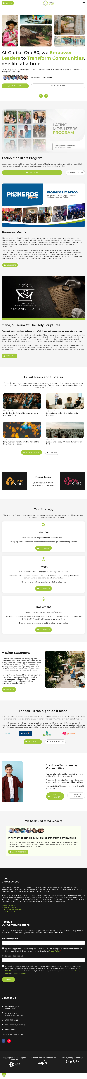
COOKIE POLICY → (9, 912)
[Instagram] (9, 1041)
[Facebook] (3, 1041)
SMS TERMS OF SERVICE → (13, 910)
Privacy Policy (54, 951)
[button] (41, 96)
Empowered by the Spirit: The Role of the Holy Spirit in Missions (21, 443)
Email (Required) (11, 938)
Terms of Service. (19, 973)
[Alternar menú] (83, 3)
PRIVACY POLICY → (10, 908)
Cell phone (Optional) (12, 956)
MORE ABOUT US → (10, 906)
